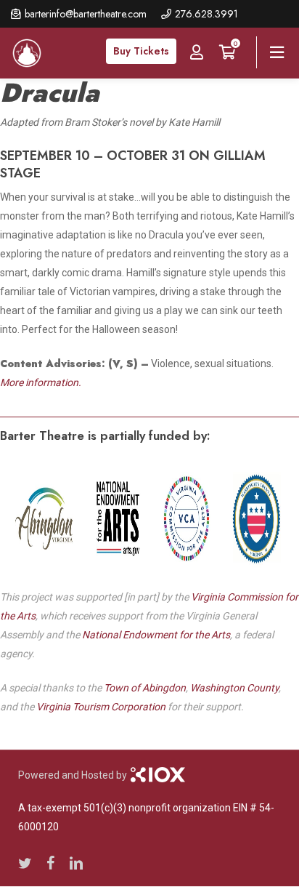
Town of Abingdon (145, 688)
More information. (40, 382)
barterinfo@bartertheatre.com (86, 14)
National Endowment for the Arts (156, 635)
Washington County (234, 688)
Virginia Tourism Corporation (100, 707)
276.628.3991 (206, 14)
